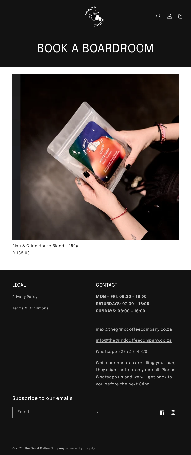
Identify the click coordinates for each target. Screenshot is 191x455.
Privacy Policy (24, 297)
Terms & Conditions (30, 308)
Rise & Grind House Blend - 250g (45, 246)
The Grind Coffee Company (45, 448)
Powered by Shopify (80, 448)
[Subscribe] (96, 412)
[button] (10, 16)
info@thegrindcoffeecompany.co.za (134, 340)
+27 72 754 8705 (134, 352)
